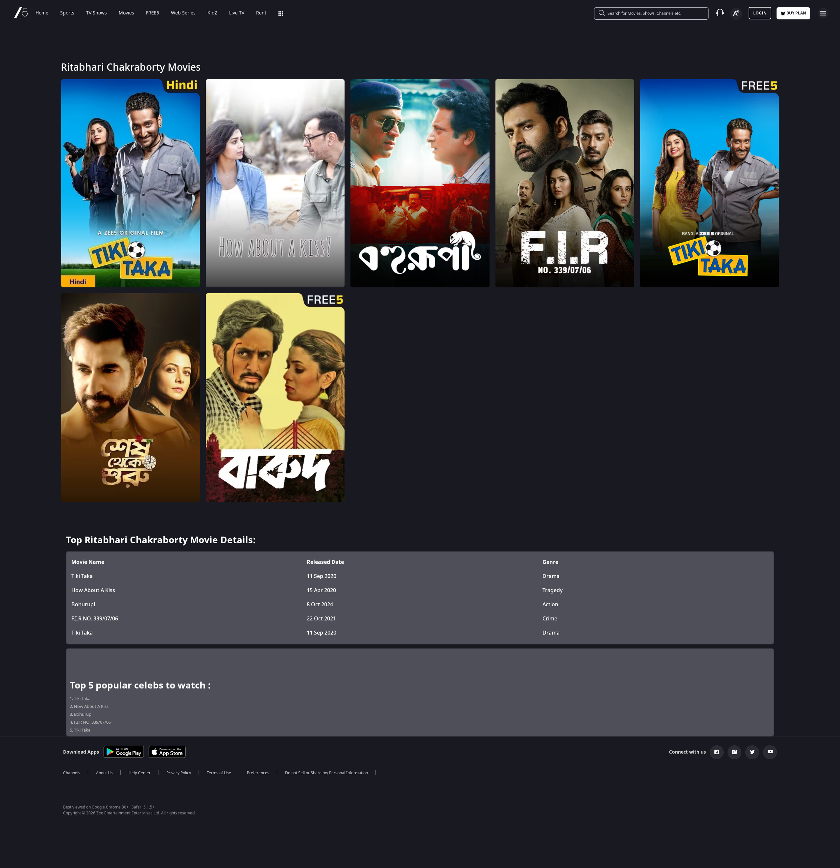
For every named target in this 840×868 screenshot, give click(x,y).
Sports (67, 13)
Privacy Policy (178, 773)
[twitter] (752, 752)
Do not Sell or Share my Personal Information (326, 773)
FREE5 (152, 13)
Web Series (183, 13)
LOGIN (760, 13)
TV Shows (96, 13)
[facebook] (717, 752)
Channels (71, 773)
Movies (126, 13)
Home (42, 13)
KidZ (212, 13)
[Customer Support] (720, 13)
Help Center (140, 773)
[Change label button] (736, 14)
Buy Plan (796, 13)
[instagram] (734, 752)
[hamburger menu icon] (823, 13)
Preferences (258, 773)
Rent (261, 13)
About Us (104, 773)
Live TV (236, 13)
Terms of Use (219, 773)
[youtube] (770, 752)
